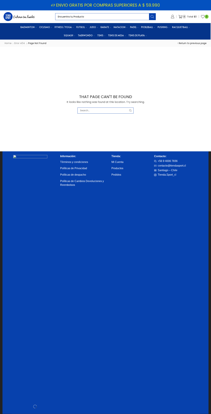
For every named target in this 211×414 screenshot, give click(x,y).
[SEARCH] (130, 110)
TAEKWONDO (85, 35)
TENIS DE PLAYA (136, 35)
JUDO (93, 27)
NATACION (119, 27)
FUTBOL (80, 27)
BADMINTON (27, 27)
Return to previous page (193, 43)
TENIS (100, 35)
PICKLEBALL (147, 27)
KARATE (105, 27)
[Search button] (152, 16)
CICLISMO (44, 27)
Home (8, 43)
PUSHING (162, 27)
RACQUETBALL (180, 27)
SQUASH (68, 35)
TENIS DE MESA (116, 35)
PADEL (133, 27)
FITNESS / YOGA (63, 27)
